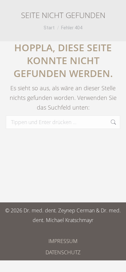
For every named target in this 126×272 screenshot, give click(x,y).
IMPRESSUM (63, 241)
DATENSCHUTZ (63, 252)
